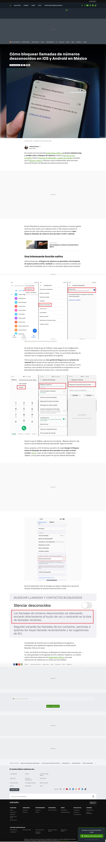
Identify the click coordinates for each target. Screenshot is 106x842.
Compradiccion (77, 814)
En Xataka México (53, 242)
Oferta (42, 42)
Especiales (13, 778)
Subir (91, 802)
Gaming (26, 5)
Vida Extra (25, 812)
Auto (39, 5)
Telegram (73, 789)
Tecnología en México (30, 783)
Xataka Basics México (54, 153)
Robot (84, 42)
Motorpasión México (64, 830)
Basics (52, 664)
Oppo (73, 42)
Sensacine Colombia (38, 832)
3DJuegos (25, 810)
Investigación (13, 774)
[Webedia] (92, 1)
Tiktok (95, 5)
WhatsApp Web (50, 42)
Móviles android (44, 783)
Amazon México (25, 42)
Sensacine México (39, 829)
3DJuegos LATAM (27, 829)
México (69, 664)
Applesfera (12, 814)
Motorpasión (64, 810)
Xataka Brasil (13, 832)
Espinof (37, 812)
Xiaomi (67, 42)
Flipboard (27, 65)
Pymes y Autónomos (89, 812)
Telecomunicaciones (35, 664)
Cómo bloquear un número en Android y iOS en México (64, 246)
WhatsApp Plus (66, 763)
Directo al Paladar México (52, 830)
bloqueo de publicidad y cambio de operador (56, 158)
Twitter (85, 5)
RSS (76, 789)
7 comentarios (15, 65)
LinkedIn (82, 789)
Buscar (93, 796)
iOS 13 (33, 453)
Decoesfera (76, 812)
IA (56, 42)
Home (33, 5)
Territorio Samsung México (53, 5)
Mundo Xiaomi (13, 820)
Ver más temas (14, 789)
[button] (35, 146)
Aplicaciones (45, 664)
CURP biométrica (76, 763)
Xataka (11, 810)
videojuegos (28, 786)
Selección (17, 5)
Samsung (61, 42)
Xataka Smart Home (13, 817)
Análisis (27, 774)
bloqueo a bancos (35, 160)
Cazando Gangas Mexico (44, 774)
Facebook (82, 5)
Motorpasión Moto (65, 812)
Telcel (41, 786)
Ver (54, 706)
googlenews (93, 5)
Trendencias (77, 810)
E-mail (29, 65)
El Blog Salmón (90, 810)
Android (59, 664)
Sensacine (38, 810)
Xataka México (13, 829)
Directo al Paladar (52, 810)
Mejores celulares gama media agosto (30, 763)
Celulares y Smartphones (28, 779)
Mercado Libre (35, 42)
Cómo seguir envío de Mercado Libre (51, 763)
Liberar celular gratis (88, 763)
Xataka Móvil (13, 812)
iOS (64, 664)
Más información (65, 840)
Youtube (87, 5)
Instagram (90, 5)
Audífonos (78, 42)
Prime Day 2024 (14, 783)
